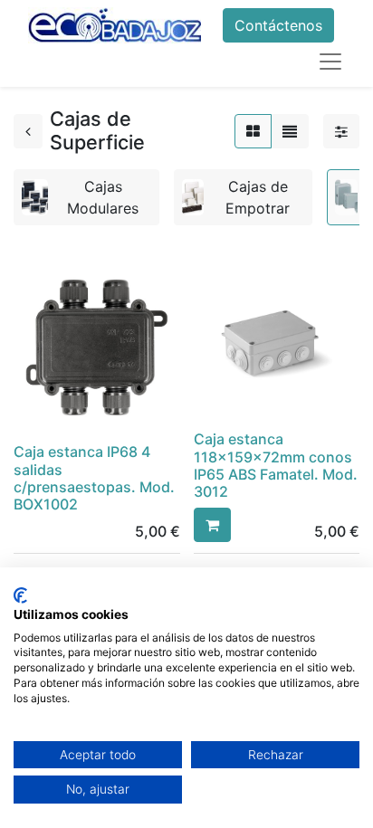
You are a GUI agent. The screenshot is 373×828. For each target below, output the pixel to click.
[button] (212, 525)
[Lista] (290, 131)
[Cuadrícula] (253, 131)
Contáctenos (278, 25)
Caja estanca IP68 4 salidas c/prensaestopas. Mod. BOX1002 (94, 478)
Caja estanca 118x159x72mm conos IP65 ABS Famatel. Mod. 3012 (276, 465)
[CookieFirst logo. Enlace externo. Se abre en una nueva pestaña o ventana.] (20, 595)
